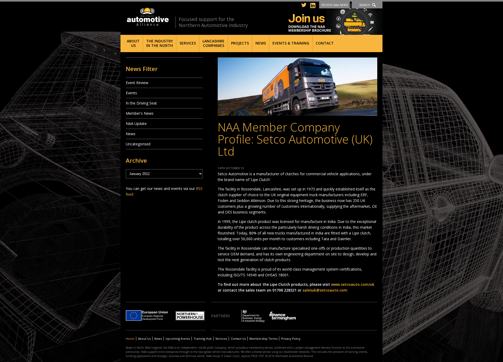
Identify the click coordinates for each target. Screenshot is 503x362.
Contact (325, 43)
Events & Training (290, 43)
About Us (133, 43)
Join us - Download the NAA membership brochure (335, 19)
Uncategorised (138, 143)
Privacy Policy (290, 339)
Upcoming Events (178, 339)
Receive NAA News (334, 5)
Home (130, 339)
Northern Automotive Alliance (147, 17)
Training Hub (203, 339)
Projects (240, 43)
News (260, 43)
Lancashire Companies (214, 43)
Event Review (137, 82)
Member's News (140, 113)
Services (187, 43)
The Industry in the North (159, 43)
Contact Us (238, 339)
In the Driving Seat (141, 103)
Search (364, 5)
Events (131, 92)
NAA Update (136, 123)
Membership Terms (263, 339)
